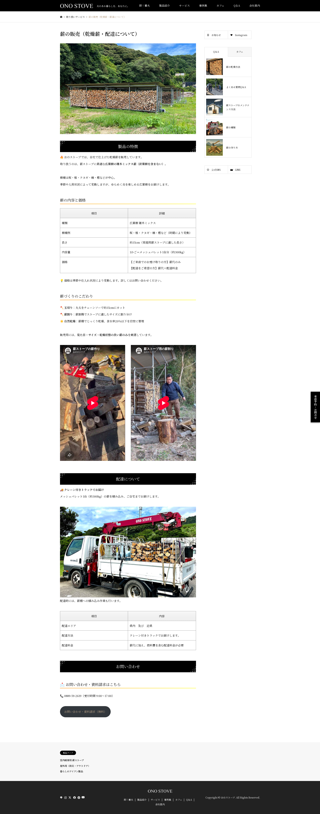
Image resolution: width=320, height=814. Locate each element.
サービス (184, 6)
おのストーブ (228, 797)
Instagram (241, 35)
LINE (237, 169)
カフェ (220, 6)
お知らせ (216, 35)
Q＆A (237, 6)
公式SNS (216, 169)
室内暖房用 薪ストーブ (72, 760)
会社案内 (254, 6)
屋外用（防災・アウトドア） (75, 765)
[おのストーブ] (160, 791)
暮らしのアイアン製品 (71, 771)
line (61, 797)
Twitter (70, 797)
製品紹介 (164, 6)
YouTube (83, 797)
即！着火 (144, 6)
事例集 (203, 6)
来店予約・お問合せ (315, 407)
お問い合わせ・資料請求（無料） (85, 711)
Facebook (74, 797)
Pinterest (78, 797)
